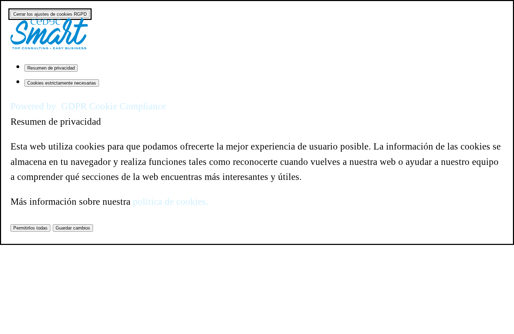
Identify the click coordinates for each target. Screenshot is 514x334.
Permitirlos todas (30, 228)
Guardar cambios (73, 228)
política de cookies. (170, 201)
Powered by (88, 106)
